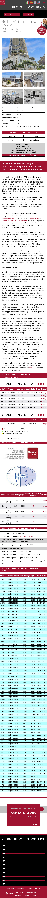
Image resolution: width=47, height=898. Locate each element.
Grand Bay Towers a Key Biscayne (15, 220)
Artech (31, 368)
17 (33, 506)
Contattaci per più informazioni (23, 132)
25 (33, 511)
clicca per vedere (25, 536)
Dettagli (44, 393)
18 (33, 516)
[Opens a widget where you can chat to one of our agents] (9, 894)
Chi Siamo (10, 888)
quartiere (12, 140)
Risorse (29, 888)
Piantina (34, 136)
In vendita (12, 136)
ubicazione (34, 140)
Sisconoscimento (16, 892)
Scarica (44, 501)
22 (33, 501)
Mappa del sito (31, 892)
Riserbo (38, 888)
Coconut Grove (33, 218)
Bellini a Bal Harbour (10, 218)
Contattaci (28, 14)
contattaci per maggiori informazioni (23, 155)
